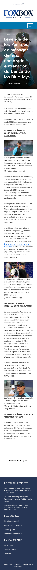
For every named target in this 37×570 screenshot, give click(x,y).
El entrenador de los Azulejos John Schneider (17, 245)
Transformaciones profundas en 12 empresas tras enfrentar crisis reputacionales (17, 507)
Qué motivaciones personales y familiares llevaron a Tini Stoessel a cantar (18, 499)
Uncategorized (9, 34)
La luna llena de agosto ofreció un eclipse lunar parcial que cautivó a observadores (17, 490)
